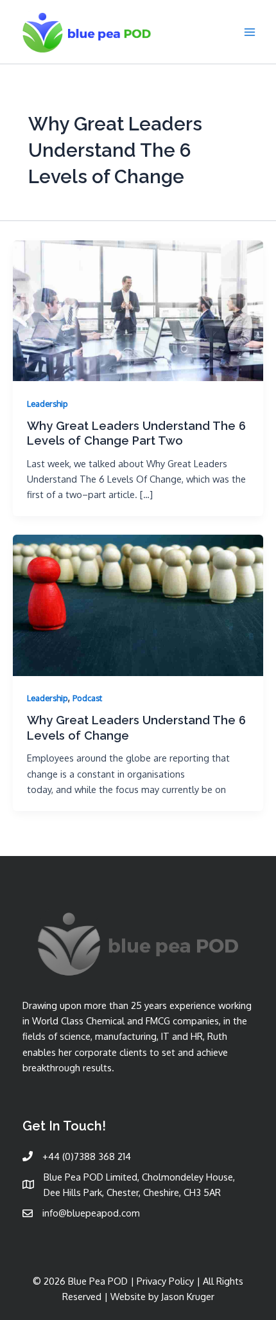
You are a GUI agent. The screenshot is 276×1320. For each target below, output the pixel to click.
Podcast (87, 698)
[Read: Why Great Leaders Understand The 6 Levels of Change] (138, 604)
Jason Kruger (187, 1296)
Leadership (47, 403)
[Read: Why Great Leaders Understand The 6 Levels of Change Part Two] (138, 309)
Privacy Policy (165, 1281)
